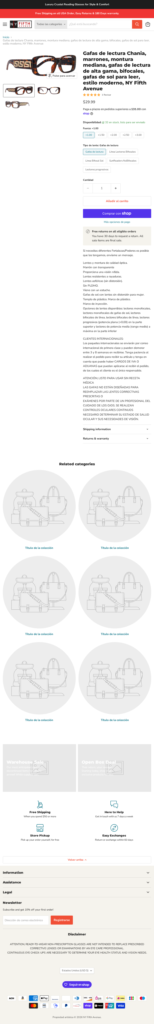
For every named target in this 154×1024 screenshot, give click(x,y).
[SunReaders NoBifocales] (123, 165)
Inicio (6, 37)
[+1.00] (89, 139)
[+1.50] (101, 139)
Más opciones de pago (117, 222)
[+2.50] (126, 139)
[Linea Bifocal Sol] (95, 165)
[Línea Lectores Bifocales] (123, 156)
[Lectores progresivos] (97, 174)
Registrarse (62, 920)
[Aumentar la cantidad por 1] (116, 188)
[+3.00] (139, 139)
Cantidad (88, 180)
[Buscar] (137, 24)
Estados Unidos (75, 970)
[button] (18, 90)
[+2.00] (114, 139)
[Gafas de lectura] (95, 156)
